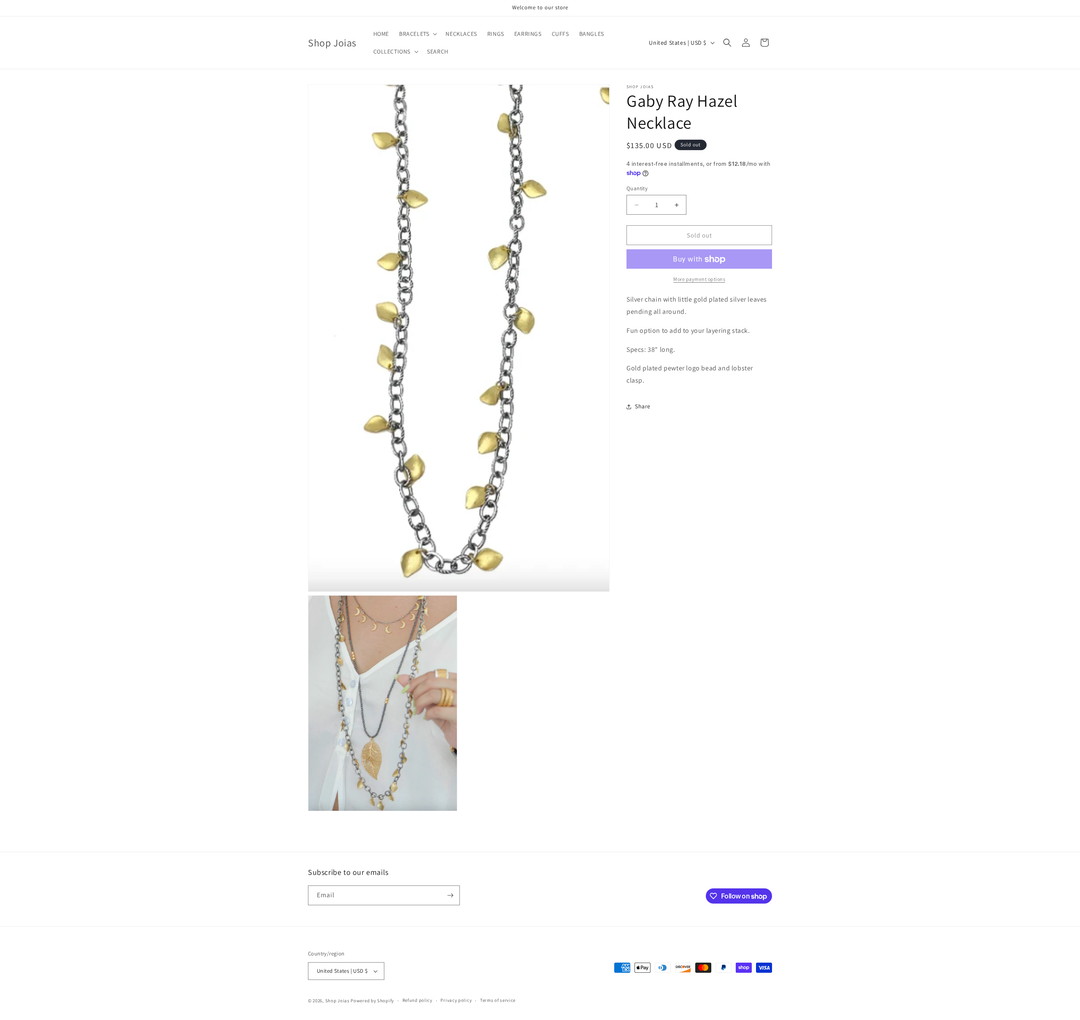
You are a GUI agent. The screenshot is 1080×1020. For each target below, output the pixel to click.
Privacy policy (456, 1000)
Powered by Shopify (372, 1001)
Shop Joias (337, 1001)
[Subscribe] (450, 895)
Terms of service (498, 1000)
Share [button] (643, 406)
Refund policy (417, 1000)
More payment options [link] (699, 279)
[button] (417, 34)
